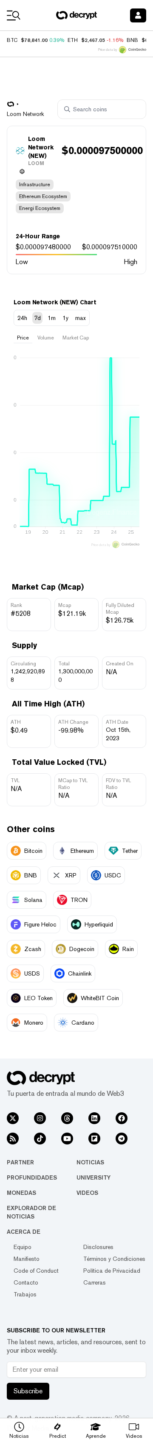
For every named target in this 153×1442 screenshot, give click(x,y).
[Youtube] (67, 1138)
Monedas (21, 1192)
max (80, 317)
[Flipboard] (94, 1138)
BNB (132, 40)
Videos (87, 1192)
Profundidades (32, 1177)
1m (52, 317)
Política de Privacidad (111, 1270)
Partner (20, 1162)
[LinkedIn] (94, 1118)
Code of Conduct (36, 1270)
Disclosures (98, 1246)
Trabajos (25, 1294)
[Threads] (67, 1118)
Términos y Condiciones (114, 1258)
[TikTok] (40, 1138)
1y (65, 317)
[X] (13, 1118)
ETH (73, 40)
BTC (12, 40)
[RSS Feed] (13, 1138)
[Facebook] (122, 1118)
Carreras (94, 1282)
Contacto (26, 1282)
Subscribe (28, 1391)
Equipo (22, 1246)
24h (22, 317)
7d (37, 317)
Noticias (90, 1162)
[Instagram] (40, 1118)
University (93, 1177)
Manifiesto (27, 1258)
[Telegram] (122, 1138)
